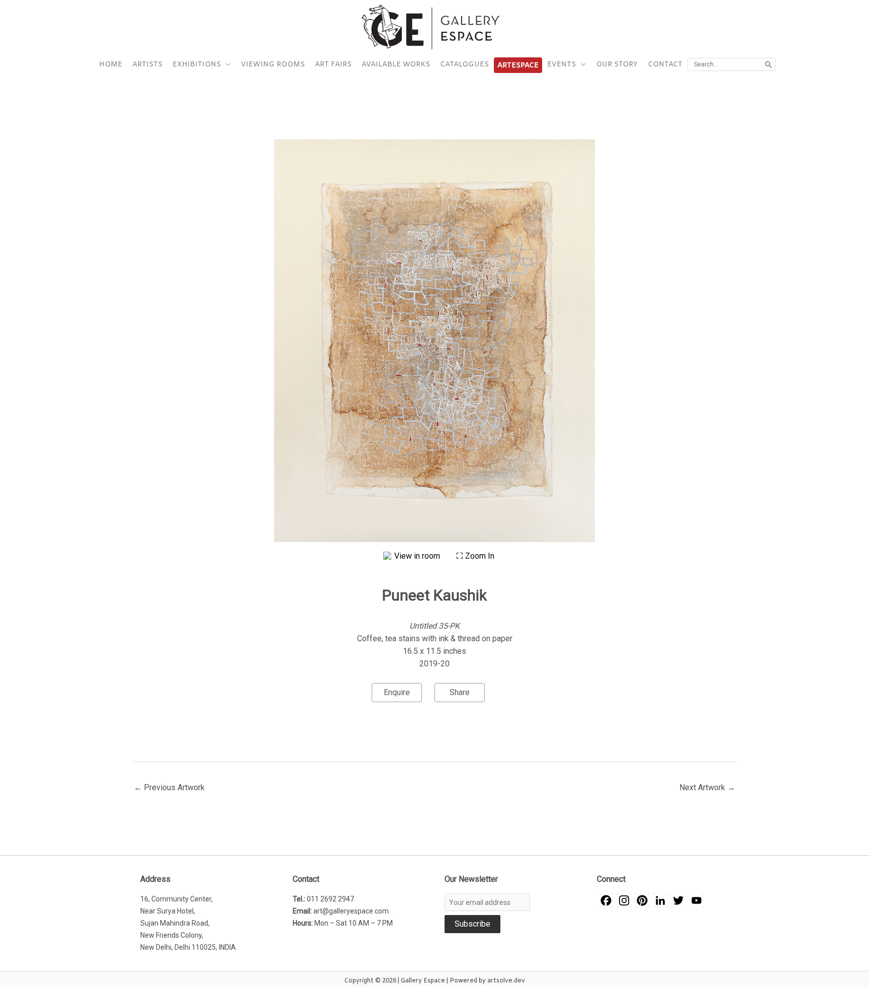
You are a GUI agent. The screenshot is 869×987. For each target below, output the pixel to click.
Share (460, 692)
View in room (418, 556)
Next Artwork (707, 787)
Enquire (397, 692)
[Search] (768, 64)
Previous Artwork (169, 787)
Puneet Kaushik (434, 595)
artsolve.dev (506, 981)
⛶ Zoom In (475, 556)
